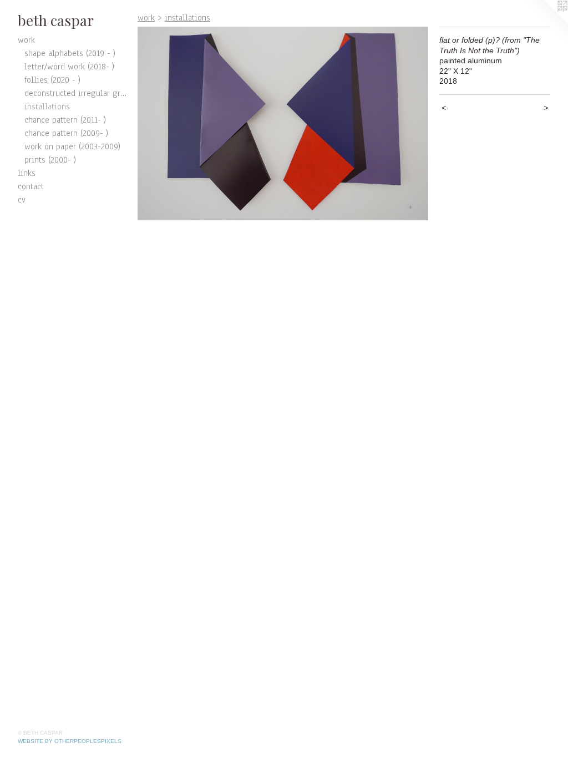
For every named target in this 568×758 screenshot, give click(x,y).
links (27, 173)
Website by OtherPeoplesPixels (69, 741)
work (26, 40)
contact (31, 186)
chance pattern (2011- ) (65, 119)
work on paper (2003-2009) (72, 146)
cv (22, 199)
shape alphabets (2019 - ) (69, 53)
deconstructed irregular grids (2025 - (76, 93)
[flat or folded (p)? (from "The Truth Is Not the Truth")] (283, 123)
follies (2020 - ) (52, 79)
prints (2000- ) (50, 159)
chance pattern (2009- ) (66, 133)
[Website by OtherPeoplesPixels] (546, 22)
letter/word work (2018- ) (69, 66)
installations (47, 106)
